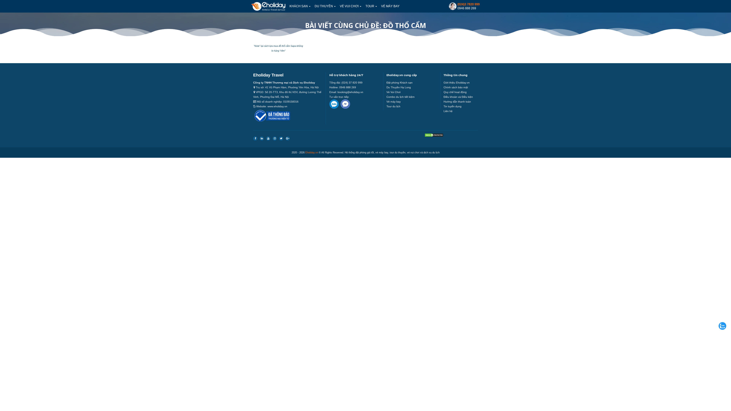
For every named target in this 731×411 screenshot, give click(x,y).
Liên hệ (448, 111)
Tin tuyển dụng (452, 106)
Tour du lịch (393, 106)
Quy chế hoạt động (455, 92)
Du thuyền (324, 6)
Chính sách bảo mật (456, 87)
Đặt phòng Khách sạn (399, 82)
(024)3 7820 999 (468, 4)
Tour (370, 6)
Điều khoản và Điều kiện (458, 96)
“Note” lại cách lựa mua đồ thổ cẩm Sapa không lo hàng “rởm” (278, 48)
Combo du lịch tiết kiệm (400, 96)
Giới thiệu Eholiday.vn (457, 82)
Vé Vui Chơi (349, 6)
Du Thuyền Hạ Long (398, 87)
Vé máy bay (390, 6)
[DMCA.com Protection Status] (434, 136)
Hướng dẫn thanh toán (457, 101)
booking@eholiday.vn (350, 92)
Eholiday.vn (311, 152)
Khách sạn (299, 6)
